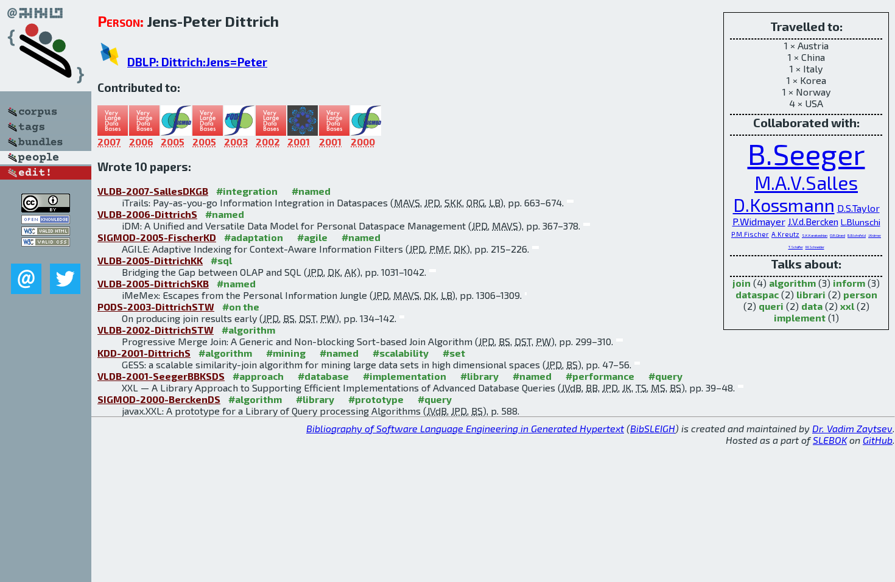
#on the (240, 306)
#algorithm (248, 329)
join (741, 283)
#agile (312, 237)
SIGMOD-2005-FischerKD (156, 237)
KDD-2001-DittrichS (144, 353)
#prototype (376, 399)
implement (800, 317)
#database (323, 376)
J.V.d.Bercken (813, 221)
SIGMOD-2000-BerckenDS (158, 399)
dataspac (757, 294)
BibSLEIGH (652, 428)
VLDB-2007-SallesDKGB (152, 191)
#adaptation (253, 237)
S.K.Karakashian (814, 235)
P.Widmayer (758, 221)
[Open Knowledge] (45, 220)
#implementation (404, 376)
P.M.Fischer (750, 234)
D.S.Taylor (858, 208)
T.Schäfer (795, 247)
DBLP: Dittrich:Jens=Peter (197, 62)
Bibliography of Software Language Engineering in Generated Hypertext (465, 428)
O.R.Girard (837, 235)
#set (454, 353)
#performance (600, 376)
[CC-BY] (45, 208)
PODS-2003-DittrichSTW (155, 306)
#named (311, 191)
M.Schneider (815, 247)
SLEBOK (830, 440)
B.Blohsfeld (857, 235)
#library (479, 376)
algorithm (792, 283)
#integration (247, 191)
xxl (847, 306)
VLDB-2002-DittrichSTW (155, 329)
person (860, 294)
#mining (286, 353)
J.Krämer (874, 235)
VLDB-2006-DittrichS (147, 214)
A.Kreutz (785, 234)
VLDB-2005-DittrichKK (150, 260)
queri (771, 306)
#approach (258, 376)
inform (849, 283)
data (812, 306)
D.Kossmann (784, 205)
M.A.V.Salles (806, 182)
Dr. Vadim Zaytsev (852, 428)
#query (665, 376)
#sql (221, 260)
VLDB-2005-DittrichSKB (153, 283)
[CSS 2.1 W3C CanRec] (45, 255)
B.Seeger (806, 153)
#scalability (401, 353)
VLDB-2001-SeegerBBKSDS (161, 376)
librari (811, 294)
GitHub (878, 440)
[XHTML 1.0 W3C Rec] (45, 231)
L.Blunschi (860, 221)
